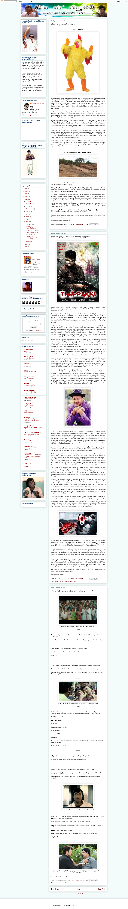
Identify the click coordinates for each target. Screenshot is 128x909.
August (28, 211)
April (27, 219)
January (28, 241)
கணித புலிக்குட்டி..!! (29, 398)
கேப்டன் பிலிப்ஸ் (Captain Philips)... (33, 427)
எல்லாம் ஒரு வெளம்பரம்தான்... (63, 24)
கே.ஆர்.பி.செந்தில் (29, 426)
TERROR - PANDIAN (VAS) (32, 432)
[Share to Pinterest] (97, 224)
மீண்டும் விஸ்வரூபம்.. (29, 441)
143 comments (79, 578)
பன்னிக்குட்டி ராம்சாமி (38, 103)
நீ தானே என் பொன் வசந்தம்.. (32, 434)
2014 (26, 194)
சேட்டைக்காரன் (28, 356)
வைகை (26, 466)
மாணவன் (27, 417)
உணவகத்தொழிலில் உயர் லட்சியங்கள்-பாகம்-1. (37, 259)
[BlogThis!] (92, 224)
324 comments (80, 224)
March (28, 221)
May (27, 216)
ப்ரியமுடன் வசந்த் (29, 376)
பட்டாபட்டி (26, 439)
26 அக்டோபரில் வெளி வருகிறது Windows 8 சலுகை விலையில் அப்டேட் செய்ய (32, 456)
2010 (26, 246)
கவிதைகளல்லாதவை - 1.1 (31, 364)
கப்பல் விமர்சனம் (28, 405)
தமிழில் (26, 410)
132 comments (80, 880)
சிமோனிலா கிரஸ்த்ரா (29, 385)
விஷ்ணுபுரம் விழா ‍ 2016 (30, 371)
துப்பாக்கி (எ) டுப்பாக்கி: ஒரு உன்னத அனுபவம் (70, 237)
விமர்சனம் (73, 581)
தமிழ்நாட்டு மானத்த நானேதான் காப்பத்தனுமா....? (72, 591)
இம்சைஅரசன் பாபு (29, 446)
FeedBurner (37, 330)
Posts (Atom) (81, 894)
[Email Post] (87, 224)
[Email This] (90, 224)
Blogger (73, 905)
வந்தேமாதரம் (28, 453)
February (29, 224)
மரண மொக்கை (66, 227)
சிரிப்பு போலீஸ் (28, 404)
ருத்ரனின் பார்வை (29, 349)
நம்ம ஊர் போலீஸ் (28, 412)
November (29, 204)
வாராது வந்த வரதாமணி (30, 358)
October (28, 206)
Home (78, 889)
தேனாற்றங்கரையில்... (29, 378)
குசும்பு (26, 370)
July (27, 214)
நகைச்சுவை (58, 227)
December (29, 201)
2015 (26, 191)
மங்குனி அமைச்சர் (29, 390)
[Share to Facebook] (96, 224)
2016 (26, 189)
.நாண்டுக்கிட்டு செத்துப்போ (31, 392)
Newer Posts (55, 889)
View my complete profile (29, 115)
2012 (26, 199)
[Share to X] (94, 224)
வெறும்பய (27, 363)
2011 (26, 244)
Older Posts (102, 889)
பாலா (25, 351)
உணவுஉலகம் (27, 256)
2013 (26, 196)
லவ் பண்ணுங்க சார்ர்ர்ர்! (30, 448)
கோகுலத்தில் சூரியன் (30, 397)
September (29, 209)
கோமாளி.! (27, 383)
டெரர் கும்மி (27, 463)
